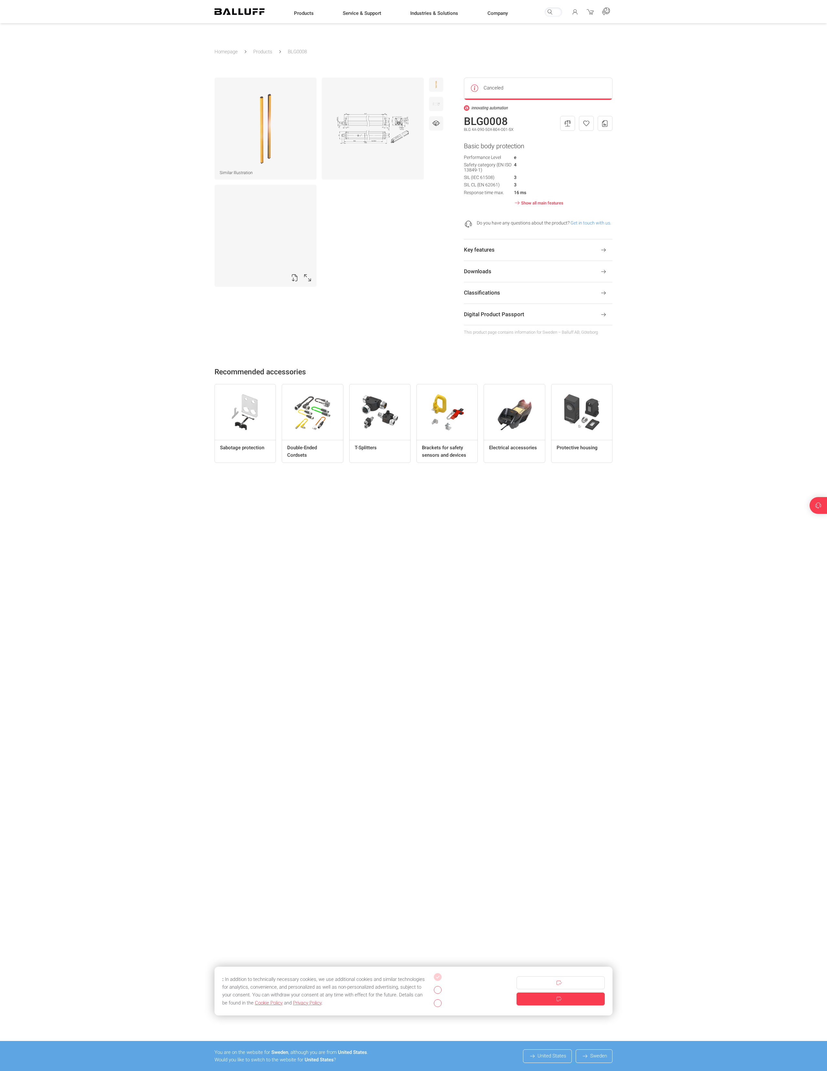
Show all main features (542, 203)
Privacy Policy (307, 1003)
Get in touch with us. (591, 222)
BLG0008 (297, 52)
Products (262, 52)
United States (552, 1056)
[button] (304, 13)
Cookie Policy (269, 1003)
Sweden (598, 1056)
